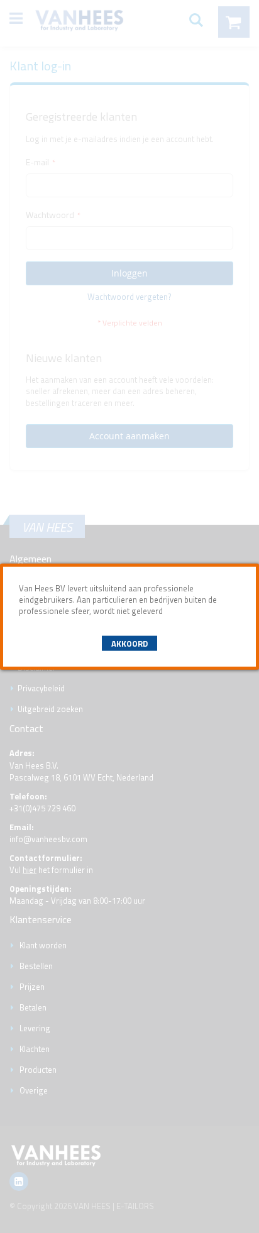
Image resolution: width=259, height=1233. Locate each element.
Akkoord (129, 643)
